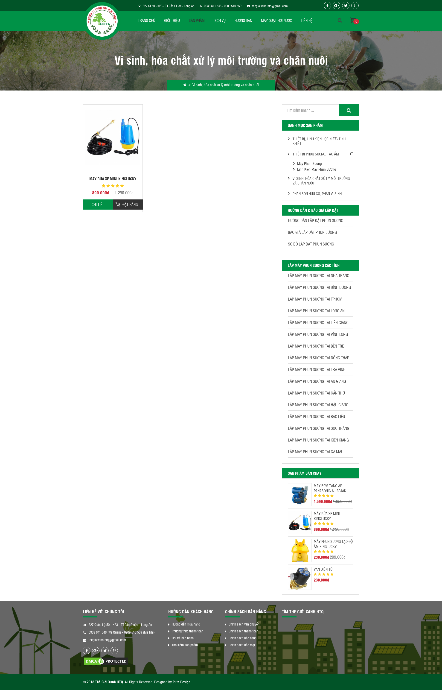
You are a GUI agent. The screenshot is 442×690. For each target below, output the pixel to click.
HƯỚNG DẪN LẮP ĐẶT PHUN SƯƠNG (315, 220)
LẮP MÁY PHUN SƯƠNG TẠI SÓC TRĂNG (318, 428)
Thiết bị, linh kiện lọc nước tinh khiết (319, 141)
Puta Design (181, 681)
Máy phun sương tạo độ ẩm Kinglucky (333, 544)
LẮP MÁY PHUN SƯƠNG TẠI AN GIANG (317, 381)
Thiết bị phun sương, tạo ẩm (316, 154)
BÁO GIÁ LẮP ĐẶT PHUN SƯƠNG (312, 232)
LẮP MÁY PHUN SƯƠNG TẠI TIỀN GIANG (318, 322)
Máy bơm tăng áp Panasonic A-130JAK (330, 488)
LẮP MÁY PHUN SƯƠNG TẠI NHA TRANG (318, 275)
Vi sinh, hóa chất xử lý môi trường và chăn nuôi (321, 180)
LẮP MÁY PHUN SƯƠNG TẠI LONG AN (316, 310)
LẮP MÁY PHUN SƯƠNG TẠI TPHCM (315, 299)
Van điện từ (323, 569)
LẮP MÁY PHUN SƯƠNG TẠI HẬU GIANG (318, 404)
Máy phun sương (309, 163)
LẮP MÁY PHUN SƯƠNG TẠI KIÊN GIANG (318, 440)
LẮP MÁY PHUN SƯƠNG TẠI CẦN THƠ (316, 393)
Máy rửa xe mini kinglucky (112, 178)
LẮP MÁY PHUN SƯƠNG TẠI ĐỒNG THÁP (318, 357)
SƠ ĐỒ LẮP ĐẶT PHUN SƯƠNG (311, 244)
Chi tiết (98, 204)
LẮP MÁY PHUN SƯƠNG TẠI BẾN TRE (316, 346)
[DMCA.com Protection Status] (106, 660)
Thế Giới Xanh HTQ (109, 681)
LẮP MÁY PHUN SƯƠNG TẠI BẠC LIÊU (316, 416)
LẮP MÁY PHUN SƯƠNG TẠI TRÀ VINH (317, 369)
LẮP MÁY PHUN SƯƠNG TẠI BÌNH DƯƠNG (319, 287)
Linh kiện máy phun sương (316, 169)
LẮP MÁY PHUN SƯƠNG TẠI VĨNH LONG (318, 334)
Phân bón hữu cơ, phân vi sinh (317, 193)
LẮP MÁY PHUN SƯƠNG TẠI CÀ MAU (315, 451)
